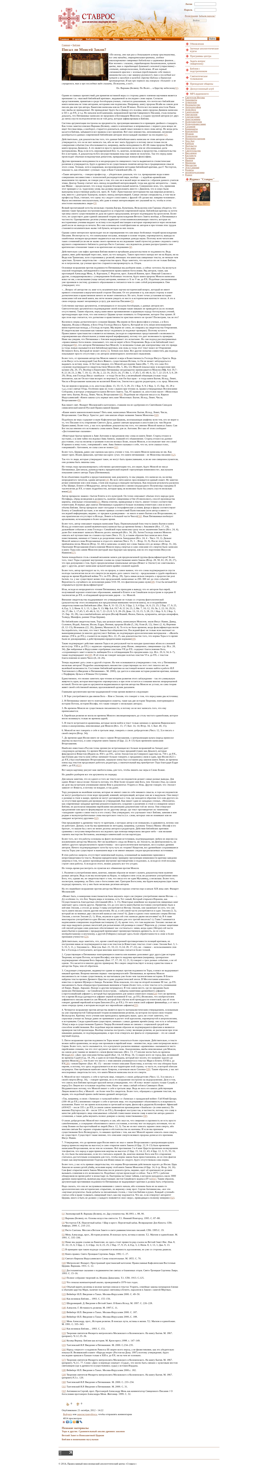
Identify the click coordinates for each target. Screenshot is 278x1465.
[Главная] (88, 28)
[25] (136, 1005)
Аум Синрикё (192, 167)
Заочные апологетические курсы (204, 49)
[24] (155, 993)
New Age (190, 141)
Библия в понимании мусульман (80, 1439)
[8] (121, 394)
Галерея (147, 39)
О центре (77, 39)
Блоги (158, 39)
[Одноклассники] (74, 1422)
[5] (132, 301)
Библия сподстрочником (198, 70)
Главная (64, 39)
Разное (188, 175)
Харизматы (191, 100)
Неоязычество (192, 105)
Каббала (189, 143)
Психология (191, 136)
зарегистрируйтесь (87, 1414)
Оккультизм (191, 114)
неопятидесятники (194, 172)
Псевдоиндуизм (193, 121)
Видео (116, 39)
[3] (94, 203)
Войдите (67, 1414)
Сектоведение (192, 117)
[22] (96, 818)
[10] (156, 415)
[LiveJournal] (81, 1422)
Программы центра (200, 56)
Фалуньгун (191, 146)
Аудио (106, 39)
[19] (133, 639)
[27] (80, 1060)
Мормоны (190, 162)
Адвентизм (191, 102)
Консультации (131, 39)
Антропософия (193, 107)
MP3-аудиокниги (199, 93)
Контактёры (191, 131)
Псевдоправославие (195, 124)
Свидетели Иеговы (195, 97)
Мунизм (189, 133)
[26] (72, 1055)
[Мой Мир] (77, 1422)
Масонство (191, 165)
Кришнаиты (191, 129)
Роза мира (190, 148)
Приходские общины (201, 83)
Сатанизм (190, 126)
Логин (189, 4)
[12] (173, 454)
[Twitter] (71, 1422)
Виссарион (191, 153)
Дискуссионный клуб (202, 88)
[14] (69, 491)
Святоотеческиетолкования (199, 77)
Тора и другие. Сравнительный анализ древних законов (93, 1431)
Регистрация (191, 16)
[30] (145, 1116)
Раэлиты (189, 170)
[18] (152, 582)
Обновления (197, 43)
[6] (75, 345)
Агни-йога (190, 109)
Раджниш (190, 158)
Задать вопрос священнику (197, 62)
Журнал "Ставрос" (202, 179)
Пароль (188, 10)
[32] (172, 1197)
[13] (107, 480)
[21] (79, 765)
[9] (79, 400)
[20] (90, 655)
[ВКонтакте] (67, 1422)
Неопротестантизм (195, 138)
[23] (86, 936)
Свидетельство (193, 150)
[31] (154, 1179)
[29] (148, 1069)
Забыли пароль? (207, 16)
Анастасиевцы (192, 119)
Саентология (192, 112)
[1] (176, 88)
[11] (116, 447)
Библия (76, 45)
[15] (98, 501)
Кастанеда (190, 155)
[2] (165, 134)
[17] (73, 552)
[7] (107, 350)
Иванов (189, 160)
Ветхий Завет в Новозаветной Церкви (83, 1435)
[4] (130, 247)
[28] (67, 1063)
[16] (140, 516)
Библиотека (92, 39)
